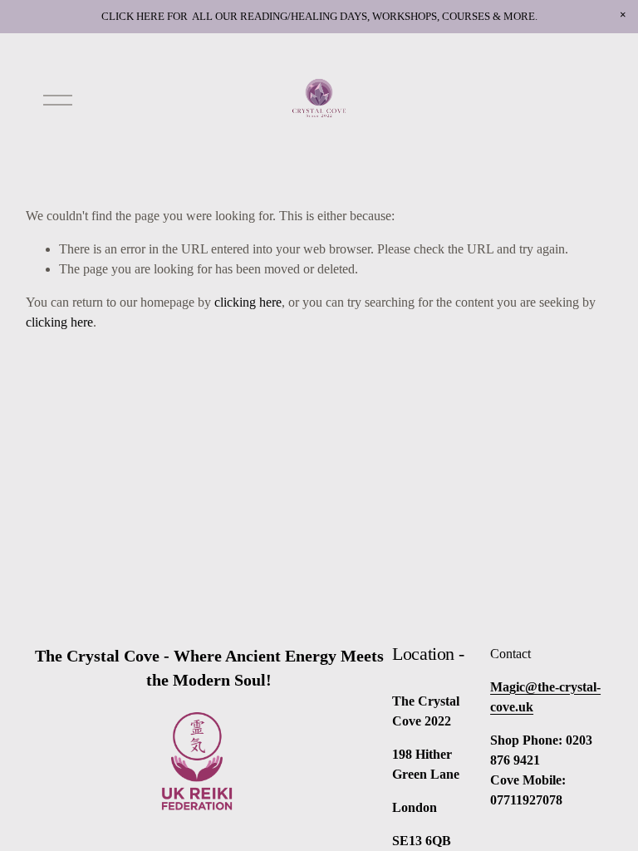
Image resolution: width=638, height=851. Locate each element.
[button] (623, 15)
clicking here (248, 302)
